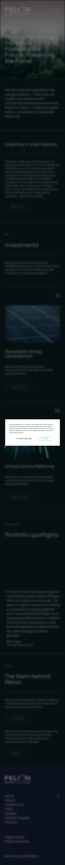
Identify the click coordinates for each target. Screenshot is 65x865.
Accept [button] (44, 439)
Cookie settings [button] (24, 439)
